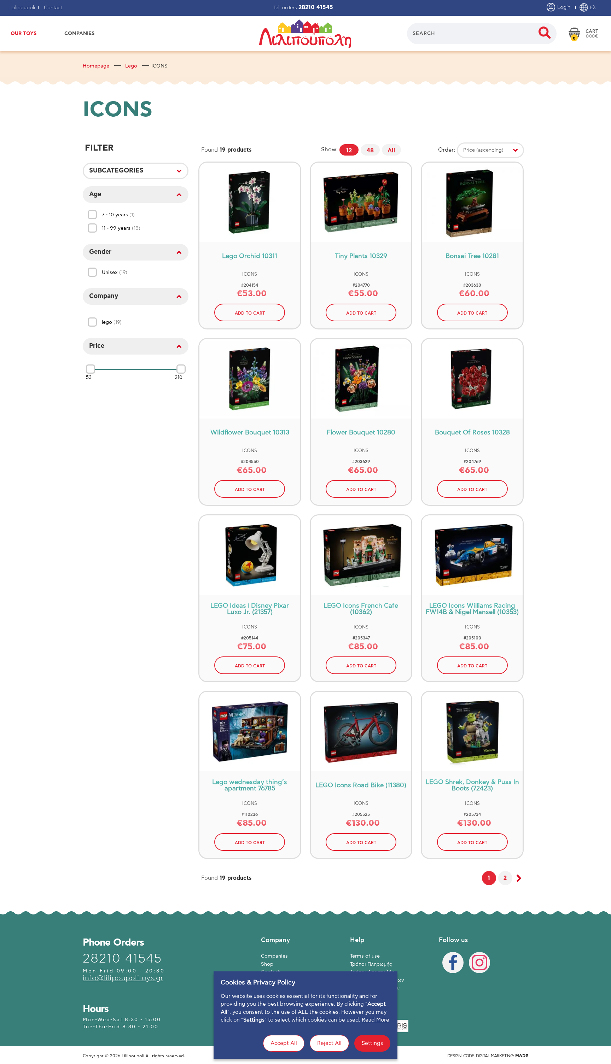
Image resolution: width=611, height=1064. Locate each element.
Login (563, 7)
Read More (375, 1020)
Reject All (329, 1043)
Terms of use (365, 956)
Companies (274, 956)
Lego (131, 66)
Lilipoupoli (23, 7)
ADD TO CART (250, 313)
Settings (372, 1043)
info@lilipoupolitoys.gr (123, 978)
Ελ (592, 7)
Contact (53, 7)
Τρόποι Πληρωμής (371, 964)
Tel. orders (303, 7)
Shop (267, 964)
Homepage (96, 66)
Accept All (283, 1043)
